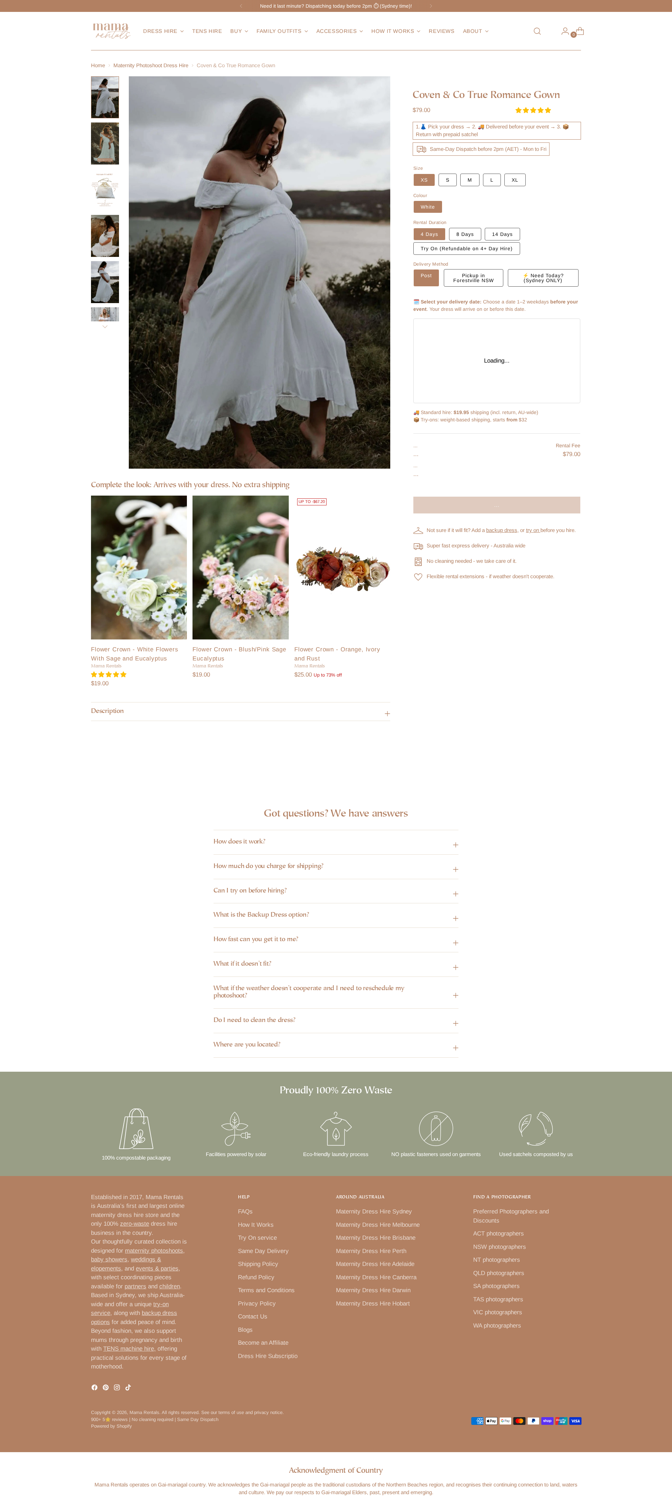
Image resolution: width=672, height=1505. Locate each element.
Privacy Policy (257, 1303)
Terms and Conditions (266, 1290)
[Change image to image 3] (105, 190)
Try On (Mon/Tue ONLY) (466, 248)
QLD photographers (498, 1273)
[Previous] (241, 6)
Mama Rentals (144, 1412)
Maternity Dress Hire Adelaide (375, 1264)
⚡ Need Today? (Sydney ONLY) (543, 278)
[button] (109, 674)
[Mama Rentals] (112, 31)
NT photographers (496, 1259)
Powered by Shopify (111, 1426)
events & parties (157, 1268)
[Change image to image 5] (105, 282)
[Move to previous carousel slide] (559, 768)
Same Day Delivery (263, 1251)
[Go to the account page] (562, 31)
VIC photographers (497, 1312)
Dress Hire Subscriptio (268, 1356)
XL (515, 180)
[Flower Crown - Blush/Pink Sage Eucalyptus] (240, 568)
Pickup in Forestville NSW (473, 278)
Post (426, 275)
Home (98, 65)
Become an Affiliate (263, 1342)
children (169, 1286)
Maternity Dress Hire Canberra (376, 1277)
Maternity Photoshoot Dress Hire (150, 65)
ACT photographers (498, 1233)
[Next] (431, 6)
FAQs (245, 1211)
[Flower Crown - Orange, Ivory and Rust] (342, 568)
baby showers (109, 1259)
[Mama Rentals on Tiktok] (129, 1389)
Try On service (257, 1237)
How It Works (256, 1225)
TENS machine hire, (129, 1348)
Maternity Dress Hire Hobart (373, 1303)
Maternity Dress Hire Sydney (374, 1211)
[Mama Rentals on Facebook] (95, 1389)
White (428, 207)
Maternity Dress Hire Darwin (373, 1290)
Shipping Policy (258, 1264)
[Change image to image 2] (105, 143)
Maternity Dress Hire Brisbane (375, 1237)
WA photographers (497, 1325)
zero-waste (134, 1223)
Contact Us (252, 1316)
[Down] (105, 326)
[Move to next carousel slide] (575, 768)
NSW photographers (499, 1247)
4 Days (429, 234)
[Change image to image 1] (105, 97)
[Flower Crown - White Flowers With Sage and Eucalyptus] (139, 568)
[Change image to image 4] (105, 236)
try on (533, 530)
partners (135, 1286)
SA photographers (496, 1286)
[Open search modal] (537, 31)
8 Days (465, 234)
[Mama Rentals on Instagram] (117, 1389)
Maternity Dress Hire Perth (371, 1251)
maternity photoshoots (154, 1250)
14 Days (502, 234)
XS (424, 180)
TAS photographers (498, 1299)
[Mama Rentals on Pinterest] (106, 1389)
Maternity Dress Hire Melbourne (378, 1225)
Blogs (245, 1329)
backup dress (501, 530)
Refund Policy (256, 1277)
